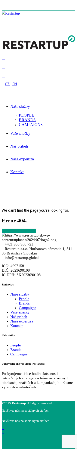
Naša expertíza (22, 159)
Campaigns (27, 308)
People (24, 299)
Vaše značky (20, 133)
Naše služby (20, 106)
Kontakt (17, 172)
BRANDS (27, 120)
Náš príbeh (19, 146)
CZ (7, 84)
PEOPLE (26, 115)
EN (14, 84)
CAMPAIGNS (31, 124)
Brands (24, 303)
